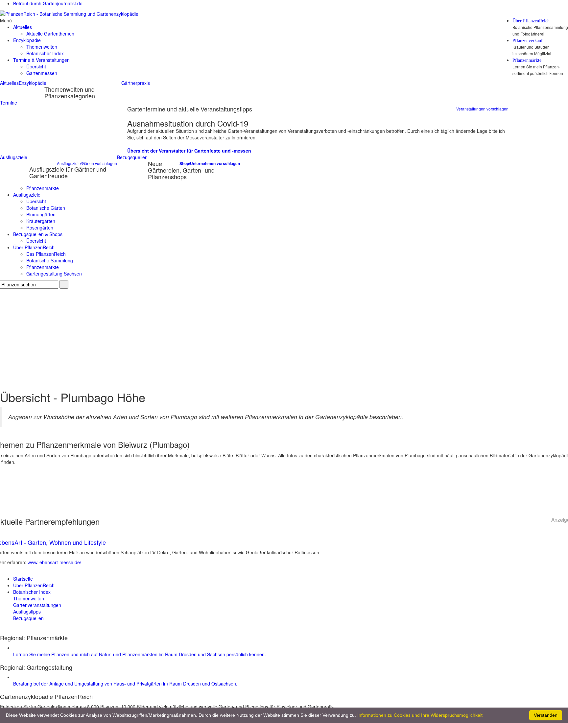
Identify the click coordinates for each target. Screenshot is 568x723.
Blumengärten (41, 214)
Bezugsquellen (132, 157)
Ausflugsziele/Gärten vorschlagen (87, 163)
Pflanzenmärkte (526, 60)
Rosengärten (39, 227)
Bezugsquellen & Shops (37, 234)
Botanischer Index (45, 53)
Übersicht (36, 66)
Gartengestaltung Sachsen (54, 273)
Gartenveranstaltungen (37, 605)
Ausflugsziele (13, 157)
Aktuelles (9, 83)
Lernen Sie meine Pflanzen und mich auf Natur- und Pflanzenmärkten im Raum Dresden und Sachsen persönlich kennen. (139, 654)
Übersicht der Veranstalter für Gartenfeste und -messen (189, 150)
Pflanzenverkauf (527, 40)
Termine (8, 102)
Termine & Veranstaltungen (41, 60)
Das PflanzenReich (46, 254)
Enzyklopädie (32, 83)
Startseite (23, 578)
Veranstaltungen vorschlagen (482, 108)
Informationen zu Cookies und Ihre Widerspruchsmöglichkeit (420, 715)
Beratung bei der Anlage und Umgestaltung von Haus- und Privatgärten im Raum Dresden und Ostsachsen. (125, 683)
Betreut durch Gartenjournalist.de (48, 3)
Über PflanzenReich (531, 21)
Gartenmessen (41, 73)
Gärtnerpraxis (135, 83)
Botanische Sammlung (49, 260)
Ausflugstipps (27, 611)
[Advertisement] (284, 338)
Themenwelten (41, 46)
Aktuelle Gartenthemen (50, 33)
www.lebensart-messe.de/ (54, 562)
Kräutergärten (40, 221)
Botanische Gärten (45, 208)
